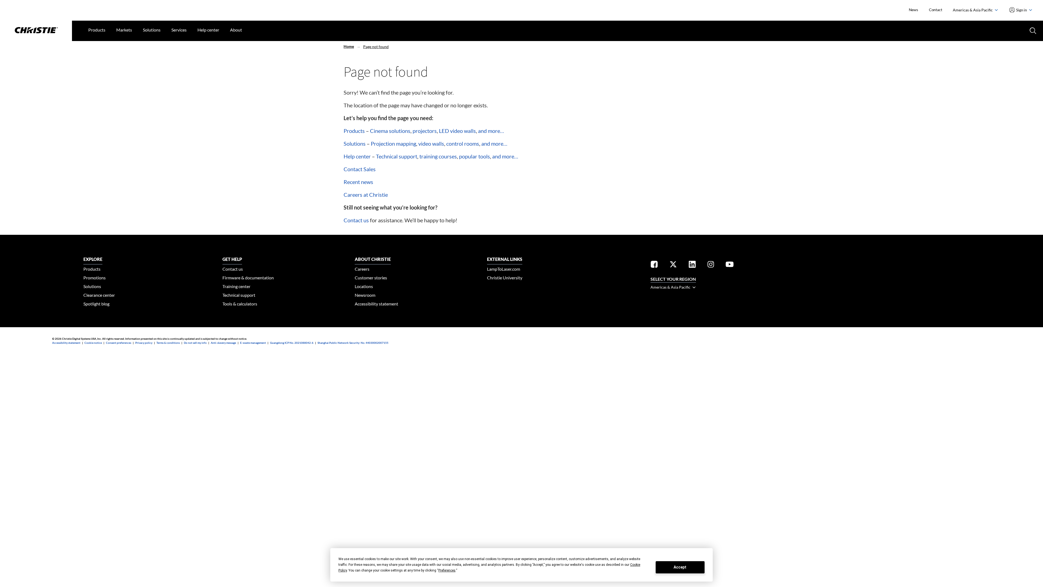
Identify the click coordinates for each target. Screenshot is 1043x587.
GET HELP (232, 259)
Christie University (504, 277)
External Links (504, 259)
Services (179, 29)
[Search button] (1032, 30)
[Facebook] (654, 265)
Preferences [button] (446, 570)
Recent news (358, 182)
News (913, 9)
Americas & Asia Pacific (973, 10)
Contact (935, 9)
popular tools (474, 156)
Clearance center (99, 295)
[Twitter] (673, 265)
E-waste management (253, 342)
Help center (208, 29)
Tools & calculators (239, 303)
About (236, 29)
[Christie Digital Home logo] (35, 31)
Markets (124, 29)
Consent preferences (118, 342)
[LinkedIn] (692, 265)
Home (349, 46)
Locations (364, 286)
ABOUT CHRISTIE (373, 259)
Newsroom (365, 295)
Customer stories (371, 277)
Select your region (673, 279)
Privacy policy (143, 342)
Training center (236, 286)
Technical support (396, 156)
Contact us (356, 220)
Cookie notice (93, 342)
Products (96, 29)
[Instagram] (711, 265)
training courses (438, 156)
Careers (362, 268)
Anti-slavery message (223, 342)
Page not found (376, 46)
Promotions (94, 277)
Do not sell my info (195, 342)
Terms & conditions (168, 342)
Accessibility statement (376, 303)
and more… (491, 130)
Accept (680, 567)
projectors (425, 130)
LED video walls (457, 130)
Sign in (1022, 10)
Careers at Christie (366, 194)
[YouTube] (729, 265)
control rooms (462, 143)
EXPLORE (92, 259)
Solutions (152, 29)
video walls (431, 143)
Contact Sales (360, 169)
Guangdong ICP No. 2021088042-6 (291, 342)
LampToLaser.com (503, 268)
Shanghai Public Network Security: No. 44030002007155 (353, 342)
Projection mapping (393, 143)
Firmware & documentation (248, 277)
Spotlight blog (96, 303)
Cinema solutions (390, 130)
